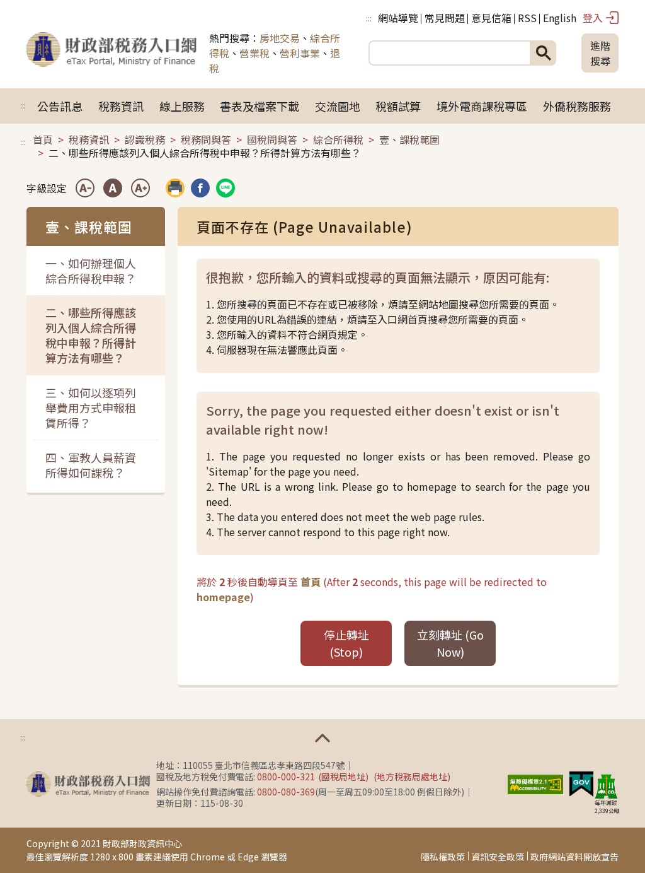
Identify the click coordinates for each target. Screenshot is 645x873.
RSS (527, 17)
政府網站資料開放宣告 (574, 856)
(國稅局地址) (343, 776)
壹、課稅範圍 (409, 139)
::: (369, 18)
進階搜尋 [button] (600, 53)
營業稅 (254, 53)
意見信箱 (491, 17)
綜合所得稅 (338, 139)
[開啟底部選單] (322, 738)
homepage (223, 596)
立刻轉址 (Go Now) (450, 643)
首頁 (43, 139)
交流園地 (337, 106)
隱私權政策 (443, 856)
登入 (593, 17)
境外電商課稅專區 (482, 106)
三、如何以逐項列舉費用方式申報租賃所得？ (90, 407)
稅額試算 (398, 106)
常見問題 (445, 17)
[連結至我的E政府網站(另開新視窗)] (581, 782)
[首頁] (111, 53)
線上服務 (182, 106)
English (559, 17)
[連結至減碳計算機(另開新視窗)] (606, 786)
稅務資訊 (121, 106)
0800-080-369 (286, 791)
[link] (200, 188)
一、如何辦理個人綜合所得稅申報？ (90, 270)
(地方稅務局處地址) (412, 776)
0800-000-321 (286, 776)
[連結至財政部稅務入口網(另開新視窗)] (88, 784)
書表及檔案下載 (259, 106)
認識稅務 (145, 139)
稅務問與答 (206, 139)
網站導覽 (398, 17)
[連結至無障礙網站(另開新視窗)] (535, 782)
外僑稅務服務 (577, 106)
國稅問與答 (272, 139)
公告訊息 (60, 106)
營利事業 (300, 53)
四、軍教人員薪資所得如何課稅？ (90, 465)
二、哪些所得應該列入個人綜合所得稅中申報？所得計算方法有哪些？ (90, 335)
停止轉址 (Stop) (346, 643)
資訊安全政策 (497, 856)
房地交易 (280, 37)
